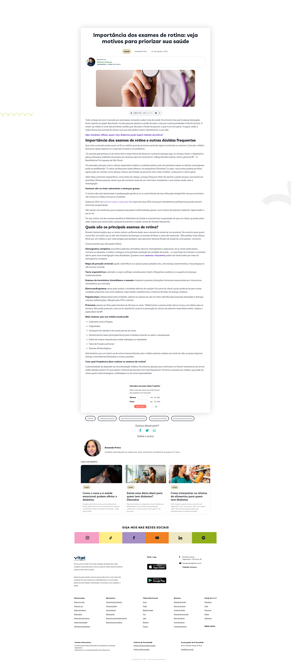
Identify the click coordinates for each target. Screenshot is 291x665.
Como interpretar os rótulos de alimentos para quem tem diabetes (189, 496)
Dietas (206, 614)
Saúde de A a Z (210, 598)
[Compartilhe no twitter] (147, 430)
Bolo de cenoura (179, 606)
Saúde (126, 51)
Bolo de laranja (179, 618)
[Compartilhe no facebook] (140, 430)
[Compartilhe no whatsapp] (154, 430)
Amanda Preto (141, 51)
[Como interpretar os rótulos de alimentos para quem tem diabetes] (189, 483)
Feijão (145, 606)
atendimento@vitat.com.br (191, 563)
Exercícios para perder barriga (116, 618)
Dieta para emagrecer (81, 618)
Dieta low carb (79, 602)
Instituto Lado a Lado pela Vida (118, 201)
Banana (145, 622)
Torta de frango (179, 622)
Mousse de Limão (180, 602)
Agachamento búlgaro (114, 602)
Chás (206, 606)
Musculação (110, 614)
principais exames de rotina (182, 418)
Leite (144, 618)
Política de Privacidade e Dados (145, 646)
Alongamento (111, 610)
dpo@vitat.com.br (187, 649)
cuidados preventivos (107, 418)
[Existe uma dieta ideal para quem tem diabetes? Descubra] (145, 483)
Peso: (132, 401)
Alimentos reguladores (82, 626)
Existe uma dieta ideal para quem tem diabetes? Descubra (144, 496)
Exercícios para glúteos (114, 622)
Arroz (145, 602)
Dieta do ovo (78, 606)
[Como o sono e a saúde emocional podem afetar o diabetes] (101, 483)
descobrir (140, 406)
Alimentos (208, 602)
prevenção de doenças (159, 418)
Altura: (133, 397)
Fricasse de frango (180, 626)
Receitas (177, 598)
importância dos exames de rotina (133, 418)
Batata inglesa (148, 610)
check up (90, 418)
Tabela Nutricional (150, 598)
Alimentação (79, 598)
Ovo (144, 614)
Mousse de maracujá (181, 614)
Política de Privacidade (141, 649)
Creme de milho (179, 610)
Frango (145, 626)
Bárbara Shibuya (104, 62)
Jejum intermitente (80, 622)
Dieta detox (78, 614)
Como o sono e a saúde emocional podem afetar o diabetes (100, 496)
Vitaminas (208, 618)
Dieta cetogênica (80, 610)
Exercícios (207, 610)
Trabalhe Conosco (189, 567)
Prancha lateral (111, 606)
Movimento (110, 598)
